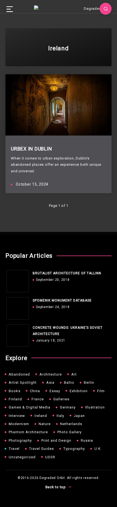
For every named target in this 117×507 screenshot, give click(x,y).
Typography (74, 449)
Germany (68, 407)
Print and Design (56, 440)
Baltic (69, 382)
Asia (50, 382)
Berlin (89, 382)
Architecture (50, 374)
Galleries (61, 399)
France (38, 399)
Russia (87, 440)
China (35, 391)
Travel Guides (41, 449)
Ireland (41, 416)
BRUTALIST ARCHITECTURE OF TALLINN (67, 273)
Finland (15, 399)
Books (14, 391)
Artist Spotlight (23, 382)
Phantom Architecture (28, 432)
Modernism (19, 424)
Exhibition (79, 391)
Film (101, 391)
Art (74, 374)
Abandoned (19, 374)
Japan (79, 416)
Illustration (95, 407)
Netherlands (71, 424)
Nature (45, 424)
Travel (14, 449)
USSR (50, 457)
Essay (55, 391)
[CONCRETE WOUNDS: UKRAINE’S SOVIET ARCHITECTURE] (16, 334)
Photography (20, 440)
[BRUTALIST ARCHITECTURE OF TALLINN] (16, 280)
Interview (17, 416)
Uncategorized (22, 457)
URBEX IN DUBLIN (31, 149)
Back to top (56, 487)
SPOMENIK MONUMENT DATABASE (62, 300)
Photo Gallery (69, 432)
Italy (60, 416)
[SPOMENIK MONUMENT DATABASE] (16, 307)
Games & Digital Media (29, 407)
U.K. (98, 449)
